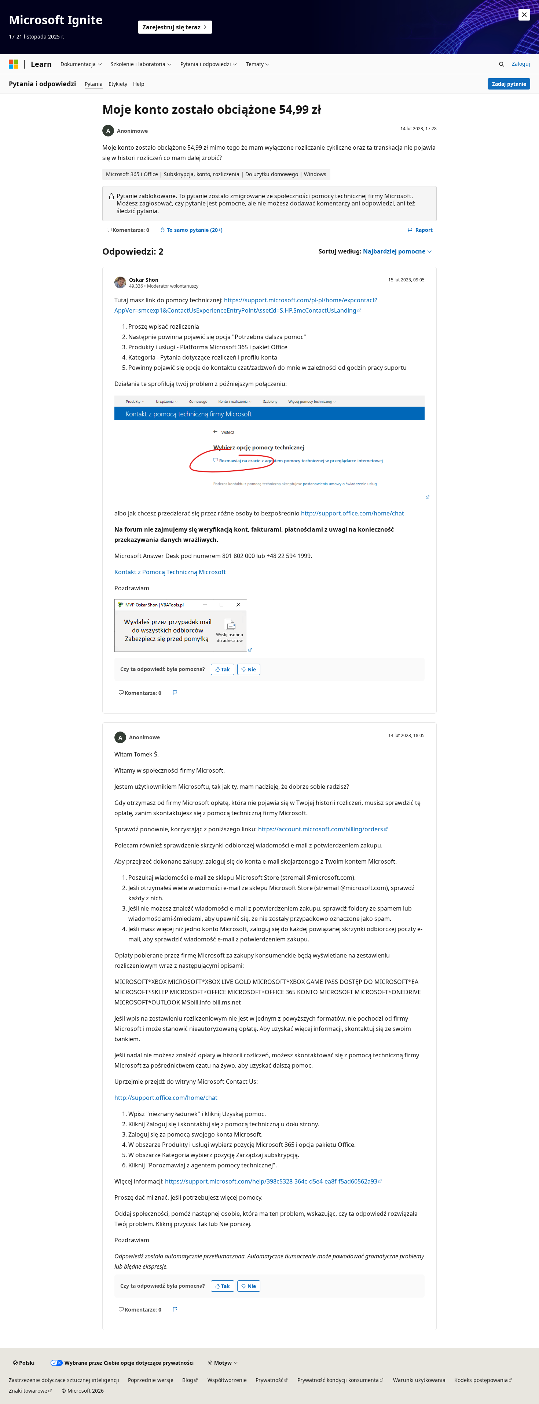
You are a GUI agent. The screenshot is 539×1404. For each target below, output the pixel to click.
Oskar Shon (143, 279)
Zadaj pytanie (509, 83)
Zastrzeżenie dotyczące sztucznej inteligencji (64, 1379)
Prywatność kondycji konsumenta (338, 1379)
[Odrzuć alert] (524, 15)
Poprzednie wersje (150, 1379)
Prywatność (269, 1379)
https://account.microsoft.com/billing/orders (320, 829)
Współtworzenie (227, 1379)
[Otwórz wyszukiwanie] (501, 64)
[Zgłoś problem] (175, 693)
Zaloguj (521, 63)
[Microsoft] (13, 64)
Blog (187, 1379)
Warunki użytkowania (419, 1379)
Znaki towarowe (28, 1390)
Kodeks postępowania (481, 1379)
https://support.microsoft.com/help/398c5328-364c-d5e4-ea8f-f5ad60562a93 (271, 1181)
